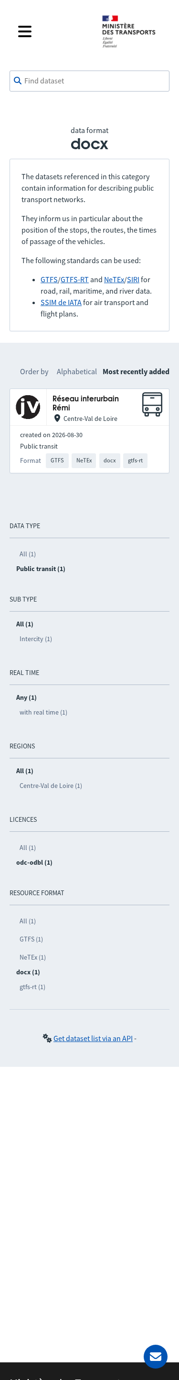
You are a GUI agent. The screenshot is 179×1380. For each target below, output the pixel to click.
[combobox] (89, 81)
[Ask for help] (156, 1357)
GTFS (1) (31, 939)
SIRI (133, 279)
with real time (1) (43, 712)
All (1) (28, 554)
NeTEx (114, 279)
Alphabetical (77, 371)
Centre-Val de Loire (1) (51, 785)
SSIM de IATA (61, 302)
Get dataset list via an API (93, 1038)
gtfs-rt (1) (32, 986)
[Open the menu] (52, 31)
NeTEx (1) (33, 957)
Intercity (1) (36, 638)
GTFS (49, 279)
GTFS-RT (75, 279)
